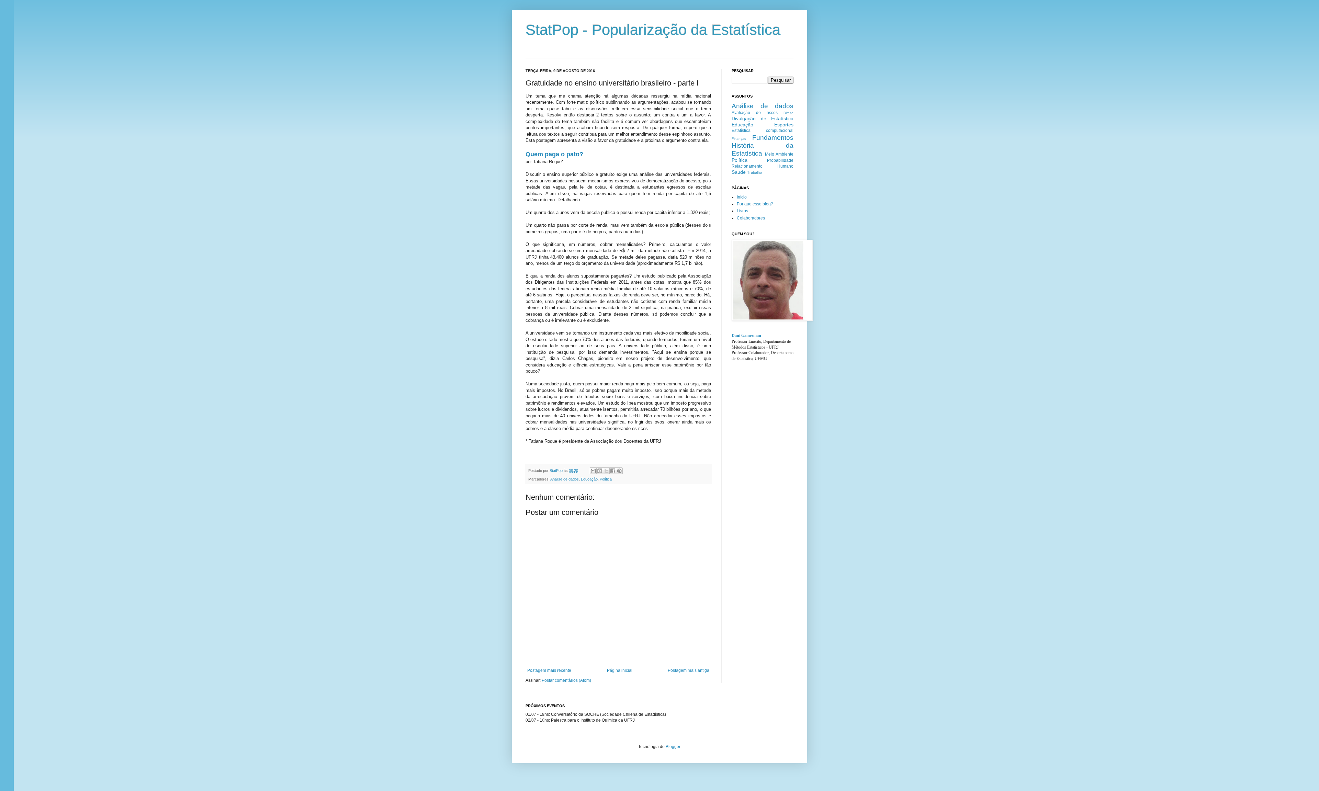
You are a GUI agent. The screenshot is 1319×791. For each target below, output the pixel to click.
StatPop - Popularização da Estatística (653, 29)
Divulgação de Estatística (762, 118)
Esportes (783, 124)
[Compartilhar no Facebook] (612, 470)
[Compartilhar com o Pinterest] (619, 470)
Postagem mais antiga (688, 670)
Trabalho (754, 172)
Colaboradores (751, 218)
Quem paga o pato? (554, 154)
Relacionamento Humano (762, 166)
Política (606, 479)
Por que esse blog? (755, 204)
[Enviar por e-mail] (593, 470)
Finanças (739, 138)
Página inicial (619, 670)
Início (742, 197)
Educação (589, 479)
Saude (739, 172)
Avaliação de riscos (755, 112)
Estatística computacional (762, 130)
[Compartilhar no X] (606, 470)
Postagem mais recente (549, 670)
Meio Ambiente (779, 154)
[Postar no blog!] (599, 470)
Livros (742, 210)
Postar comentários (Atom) (566, 680)
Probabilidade (780, 160)
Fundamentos (772, 137)
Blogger (673, 746)
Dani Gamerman (746, 335)
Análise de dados (564, 479)
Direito (788, 113)
